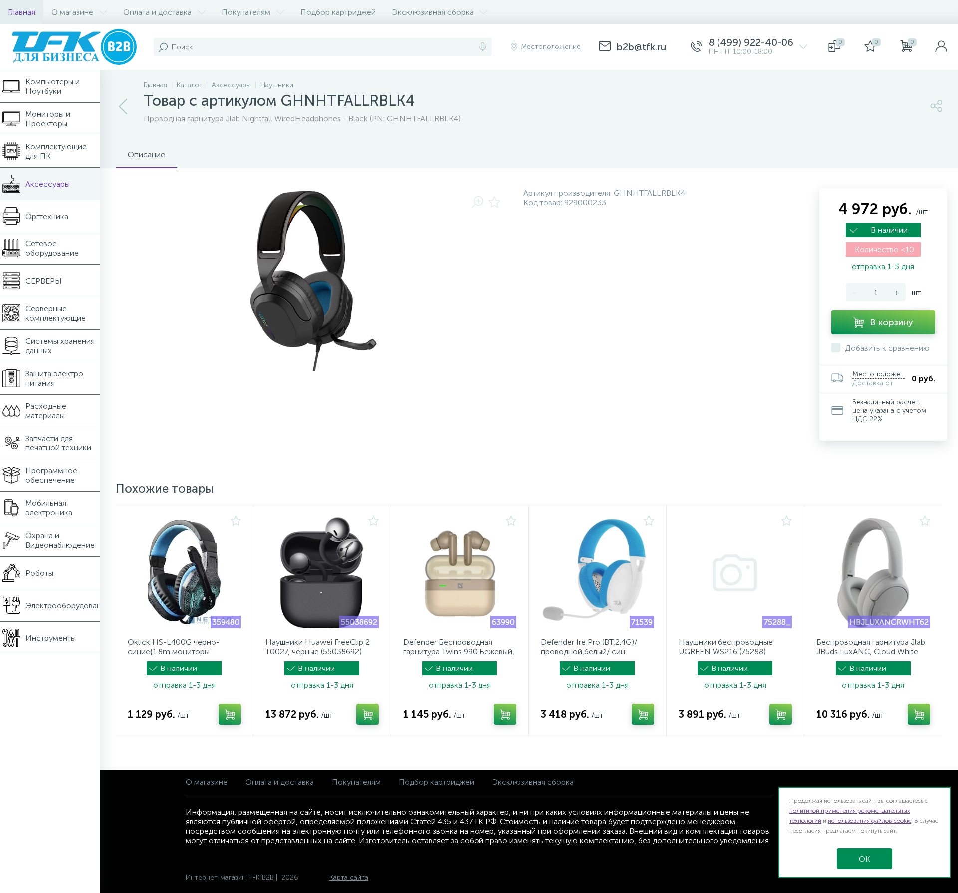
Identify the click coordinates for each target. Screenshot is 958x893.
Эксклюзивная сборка (533, 782)
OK (864, 859)
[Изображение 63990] (459, 572)
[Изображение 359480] (184, 572)
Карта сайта (348, 877)
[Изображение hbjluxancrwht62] (873, 572)
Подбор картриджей (436, 782)
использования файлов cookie (869, 820)
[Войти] (941, 47)
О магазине (207, 782)
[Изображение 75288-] (735, 572)
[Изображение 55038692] (322, 572)
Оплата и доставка (279, 782)
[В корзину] (230, 714)
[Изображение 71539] (597, 572)
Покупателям (356, 782)
